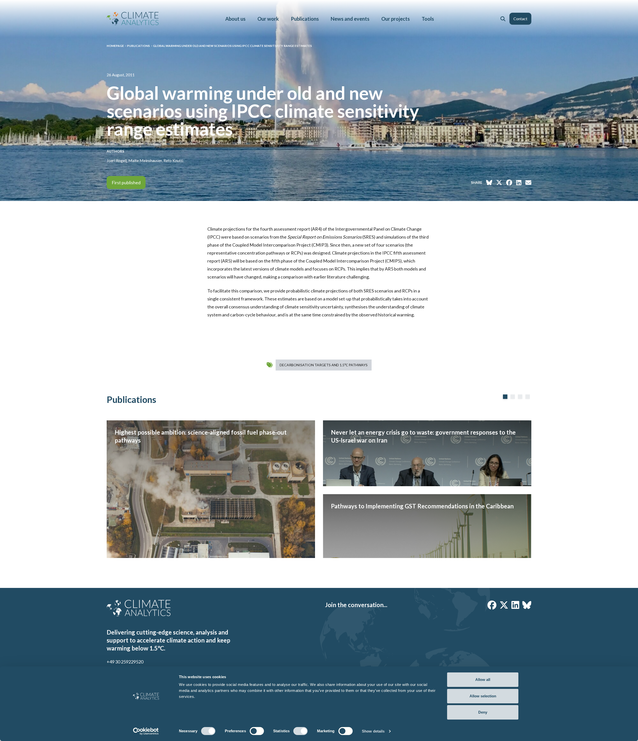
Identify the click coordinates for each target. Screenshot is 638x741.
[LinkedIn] (515, 604)
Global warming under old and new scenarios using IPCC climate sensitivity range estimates (232, 46)
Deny (482, 712)
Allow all (482, 679)
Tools (428, 19)
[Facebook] (491, 604)
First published (126, 182)
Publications (305, 19)
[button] (502, 18)
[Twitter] (503, 604)
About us (235, 19)
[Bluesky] (526, 604)
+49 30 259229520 (125, 661)
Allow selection (483, 696)
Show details (373, 731)
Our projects (395, 19)
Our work (268, 19)
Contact (520, 18)
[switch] (257, 731)
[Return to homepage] (133, 18)
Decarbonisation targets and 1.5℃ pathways (324, 365)
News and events (350, 19)
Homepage (115, 46)
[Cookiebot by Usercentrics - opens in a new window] (146, 731)
